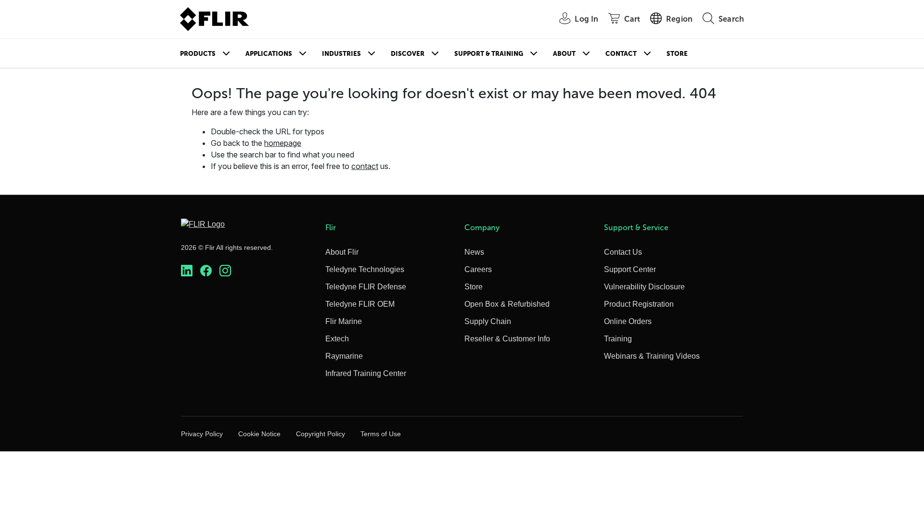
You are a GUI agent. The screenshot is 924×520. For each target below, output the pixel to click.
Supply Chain (487, 321)
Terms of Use (380, 434)
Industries (341, 53)
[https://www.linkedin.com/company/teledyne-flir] (186, 271)
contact (364, 166)
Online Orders (628, 321)
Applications (268, 53)
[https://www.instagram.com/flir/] (225, 271)
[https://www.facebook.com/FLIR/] (206, 271)
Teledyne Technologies (364, 269)
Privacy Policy (202, 434)
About (564, 53)
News (474, 252)
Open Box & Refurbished (507, 304)
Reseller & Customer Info (507, 339)
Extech (337, 339)
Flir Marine (343, 321)
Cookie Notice (259, 434)
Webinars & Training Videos (652, 356)
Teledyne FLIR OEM (360, 304)
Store (677, 53)
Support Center (630, 269)
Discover (407, 53)
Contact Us (623, 252)
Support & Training (488, 53)
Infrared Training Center (365, 373)
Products (198, 53)
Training (618, 339)
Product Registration (639, 304)
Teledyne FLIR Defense (365, 287)
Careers (478, 269)
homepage (282, 143)
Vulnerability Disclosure (644, 287)
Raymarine (344, 356)
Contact (621, 53)
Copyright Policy (320, 434)
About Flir (342, 252)
